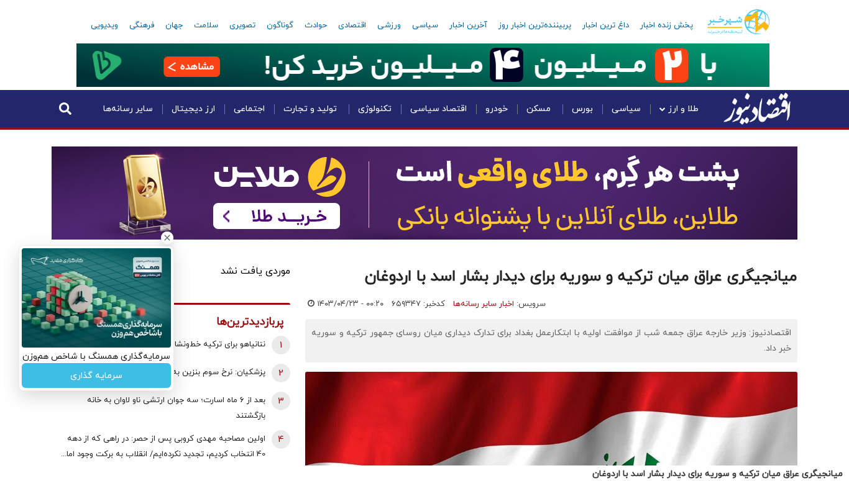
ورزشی (389, 25)
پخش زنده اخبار (666, 25)
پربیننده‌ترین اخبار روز (534, 25)
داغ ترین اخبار (605, 25)
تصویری (242, 25)
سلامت (206, 25)
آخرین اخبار (468, 25)
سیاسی (425, 25)
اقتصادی (352, 25)
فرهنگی (141, 25)
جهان (174, 25)
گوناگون (280, 25)
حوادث (316, 25)
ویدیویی (104, 25)
